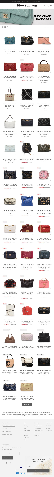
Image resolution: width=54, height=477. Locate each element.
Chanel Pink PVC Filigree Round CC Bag (44, 185)
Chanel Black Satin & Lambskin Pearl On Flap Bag (10, 212)
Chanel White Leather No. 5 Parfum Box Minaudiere (10, 321)
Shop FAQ (26, 435)
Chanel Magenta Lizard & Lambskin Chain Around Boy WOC (27, 266)
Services (48, 428)
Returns (25, 428)
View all (27, 404)
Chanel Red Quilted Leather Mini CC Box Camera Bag (27, 321)
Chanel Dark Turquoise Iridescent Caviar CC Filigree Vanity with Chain (44, 266)
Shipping (26, 426)
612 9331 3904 (8, 428)
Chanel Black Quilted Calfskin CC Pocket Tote (44, 348)
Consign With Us (37, 426)
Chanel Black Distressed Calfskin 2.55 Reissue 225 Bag (44, 321)
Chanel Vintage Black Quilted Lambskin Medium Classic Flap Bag (44, 106)
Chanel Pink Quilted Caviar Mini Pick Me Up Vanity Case (44, 294)
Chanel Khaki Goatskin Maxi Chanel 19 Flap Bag (44, 159)
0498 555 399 (7, 431)
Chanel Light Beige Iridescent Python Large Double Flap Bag (27, 398)
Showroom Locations (7, 434)
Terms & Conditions (38, 433)
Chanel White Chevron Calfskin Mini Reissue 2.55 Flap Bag (10, 240)
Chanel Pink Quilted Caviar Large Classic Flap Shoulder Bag (27, 78)
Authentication (27, 430)
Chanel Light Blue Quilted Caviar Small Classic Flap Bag (10, 159)
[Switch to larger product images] (2, 27)
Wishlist (25, 440)
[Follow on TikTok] (10, 463)
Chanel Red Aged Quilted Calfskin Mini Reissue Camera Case (44, 240)
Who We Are (49, 426)
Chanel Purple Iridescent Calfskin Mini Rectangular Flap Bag (27, 348)
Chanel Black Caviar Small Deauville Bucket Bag (27, 159)
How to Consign (37, 428)
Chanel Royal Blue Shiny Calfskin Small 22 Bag (27, 212)
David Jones (49, 430)
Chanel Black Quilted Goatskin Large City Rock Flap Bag (44, 133)
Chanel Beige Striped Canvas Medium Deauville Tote (10, 105)
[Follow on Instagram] (6, 463)
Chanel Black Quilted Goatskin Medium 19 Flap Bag (27, 51)
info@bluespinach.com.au (9, 426)
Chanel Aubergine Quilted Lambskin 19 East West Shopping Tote (27, 294)
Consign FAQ (37, 435)
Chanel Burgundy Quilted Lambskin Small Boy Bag (27, 240)
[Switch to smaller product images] (5, 27)
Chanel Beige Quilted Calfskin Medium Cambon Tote (10, 372)
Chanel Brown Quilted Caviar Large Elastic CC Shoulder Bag (10, 348)
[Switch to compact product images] (7, 27)
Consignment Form (38, 430)
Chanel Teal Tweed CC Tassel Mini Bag (10, 50)
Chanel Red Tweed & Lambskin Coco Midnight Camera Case (9, 294)
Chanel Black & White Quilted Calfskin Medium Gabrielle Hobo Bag (27, 372)
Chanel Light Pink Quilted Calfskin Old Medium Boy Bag (44, 51)
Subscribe (38, 470)
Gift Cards (26, 437)
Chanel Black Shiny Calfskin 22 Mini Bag (27, 185)
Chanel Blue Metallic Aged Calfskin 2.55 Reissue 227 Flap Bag (10, 398)
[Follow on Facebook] (3, 463)
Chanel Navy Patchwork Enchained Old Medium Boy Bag (9, 186)
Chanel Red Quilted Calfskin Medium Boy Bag (10, 78)
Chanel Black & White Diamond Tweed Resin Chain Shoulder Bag (27, 105)
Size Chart (26, 433)
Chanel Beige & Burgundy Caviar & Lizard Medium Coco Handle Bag (44, 78)
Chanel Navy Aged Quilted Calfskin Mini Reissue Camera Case (10, 266)
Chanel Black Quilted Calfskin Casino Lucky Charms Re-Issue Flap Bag (44, 212)
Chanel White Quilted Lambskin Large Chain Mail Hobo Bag (10, 133)
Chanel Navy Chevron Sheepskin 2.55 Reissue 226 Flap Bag (27, 133)
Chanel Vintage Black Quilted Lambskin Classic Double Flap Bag (44, 373)
